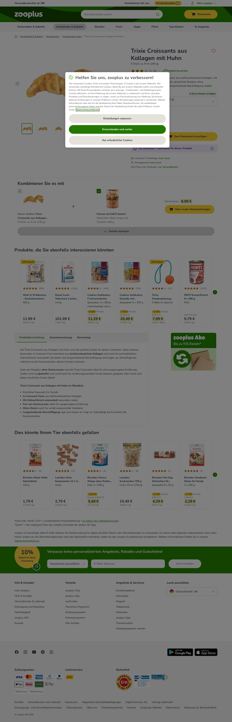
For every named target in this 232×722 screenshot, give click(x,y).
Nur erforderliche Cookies (117, 140)
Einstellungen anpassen (117, 118)
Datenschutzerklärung (87, 109)
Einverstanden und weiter (117, 129)
